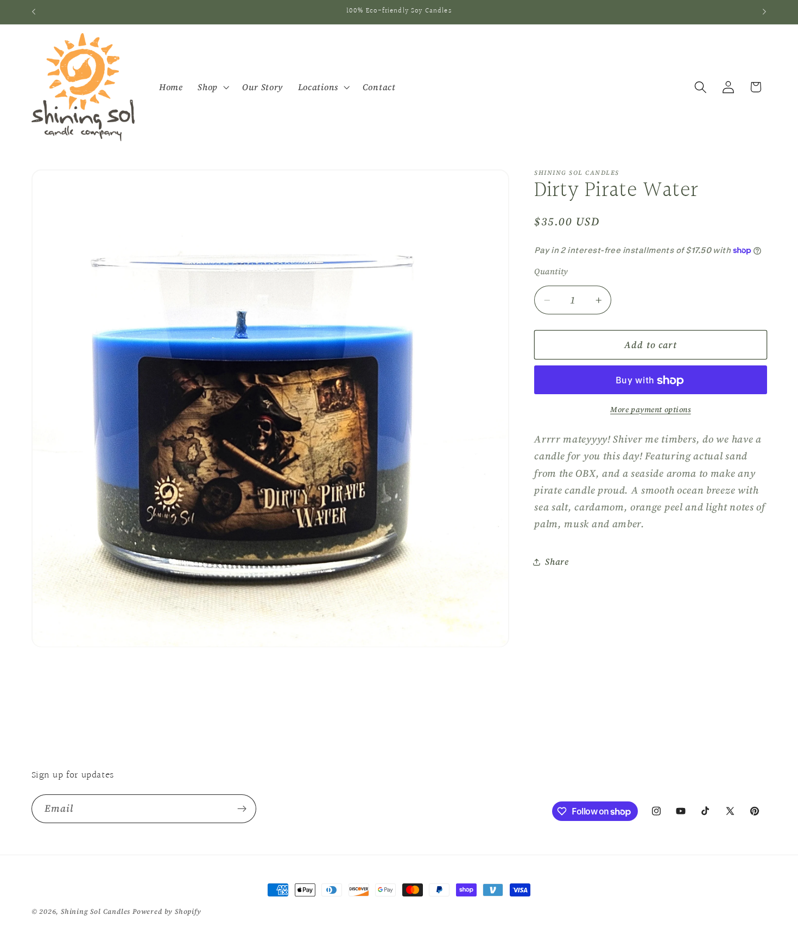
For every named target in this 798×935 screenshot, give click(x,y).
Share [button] (556, 562)
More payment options (650, 410)
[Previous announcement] (34, 12)
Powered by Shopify (166, 911)
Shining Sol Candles (95, 911)
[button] (212, 87)
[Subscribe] (242, 809)
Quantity (551, 272)
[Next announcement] (764, 12)
